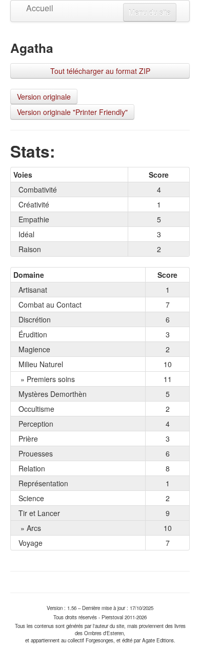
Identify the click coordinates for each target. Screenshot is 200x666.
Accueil (34, 8)
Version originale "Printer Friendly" (72, 112)
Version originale (44, 96)
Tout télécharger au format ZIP (100, 71)
